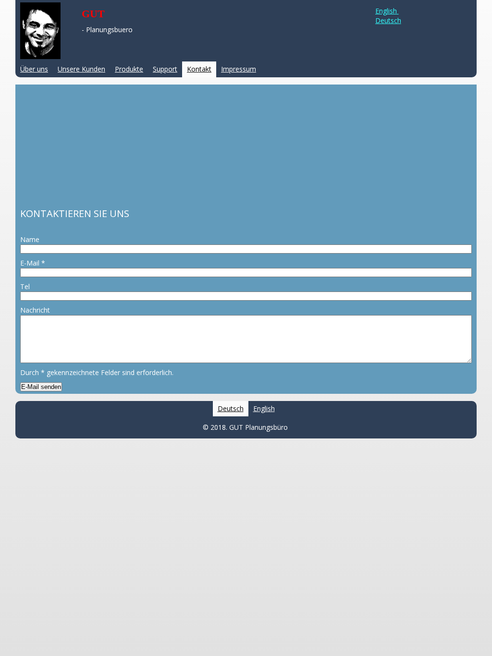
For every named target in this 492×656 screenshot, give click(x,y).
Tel (25, 286)
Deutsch (388, 20)
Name (29, 239)
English (387, 10)
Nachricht (35, 310)
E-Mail (32, 262)
